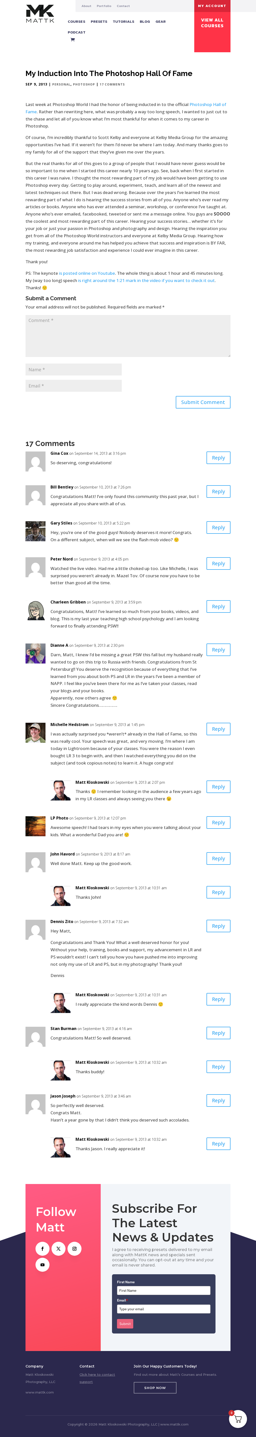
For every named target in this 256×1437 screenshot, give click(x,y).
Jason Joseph (63, 1096)
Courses (76, 21)
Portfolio (104, 6)
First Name (126, 1282)
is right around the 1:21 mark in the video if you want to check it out (146, 280)
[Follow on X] (59, 1249)
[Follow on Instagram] (75, 1249)
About (86, 6)
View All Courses (212, 23)
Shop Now (155, 1388)
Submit (125, 1324)
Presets (99, 21)
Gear (161, 21)
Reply (218, 457)
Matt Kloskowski (92, 782)
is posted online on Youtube (87, 273)
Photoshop (84, 84)
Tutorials (123, 21)
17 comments (112, 84)
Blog (145, 21)
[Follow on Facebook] (43, 1249)
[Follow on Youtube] (43, 1265)
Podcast (77, 32)
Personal (61, 84)
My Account (212, 5)
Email (122, 1300)
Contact (123, 6)
